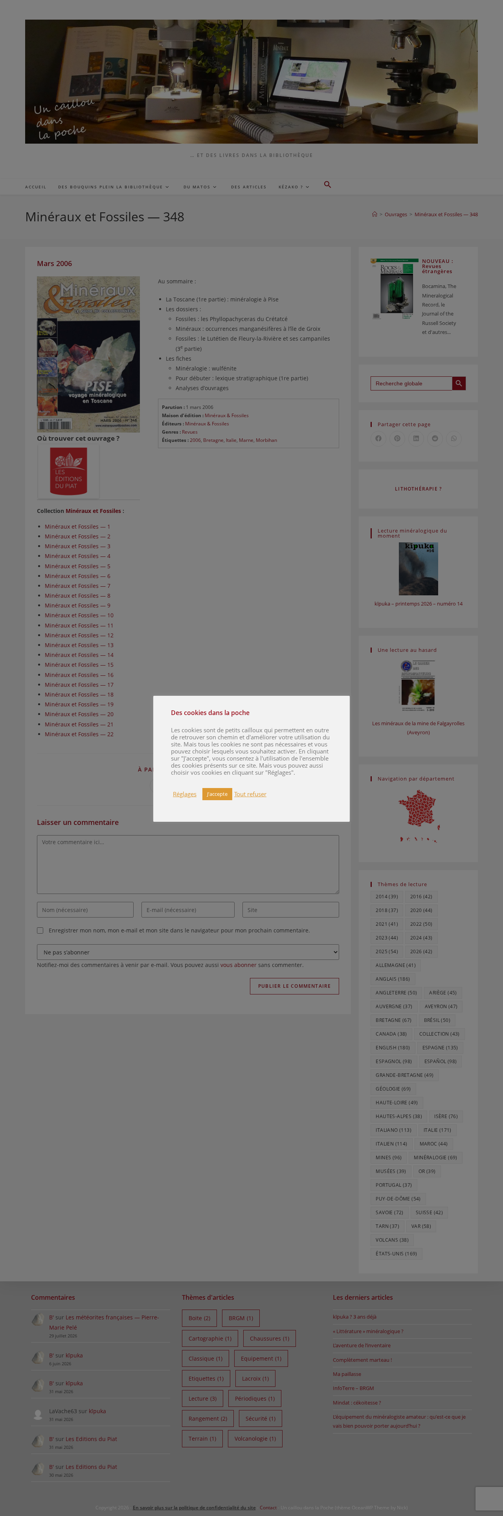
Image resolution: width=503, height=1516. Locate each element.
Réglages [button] (184, 793)
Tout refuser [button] (250, 793)
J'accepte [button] (217, 793)
